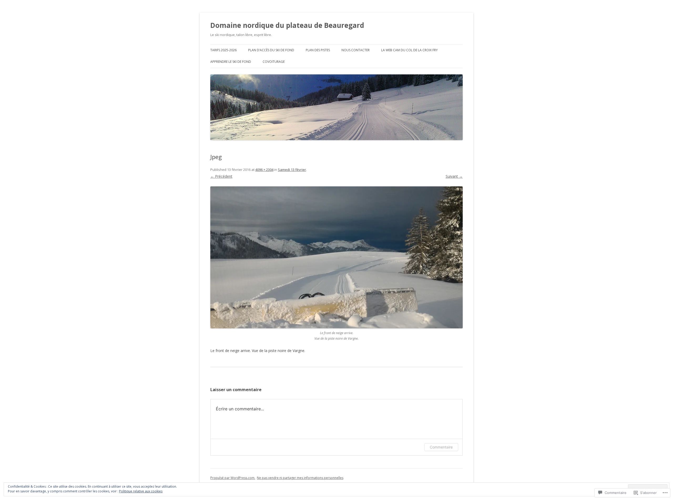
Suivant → (454, 176)
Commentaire (441, 447)
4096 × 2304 (264, 169)
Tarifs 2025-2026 (223, 50)
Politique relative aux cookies (140, 491)
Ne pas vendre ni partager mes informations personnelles (300, 478)
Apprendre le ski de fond (230, 61)
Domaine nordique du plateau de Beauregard (287, 25)
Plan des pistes (318, 50)
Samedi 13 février (292, 169)
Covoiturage (274, 61)
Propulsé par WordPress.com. (232, 478)
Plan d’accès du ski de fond (271, 50)
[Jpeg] (336, 257)
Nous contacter (355, 50)
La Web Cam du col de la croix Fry (409, 50)
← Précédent (221, 176)
